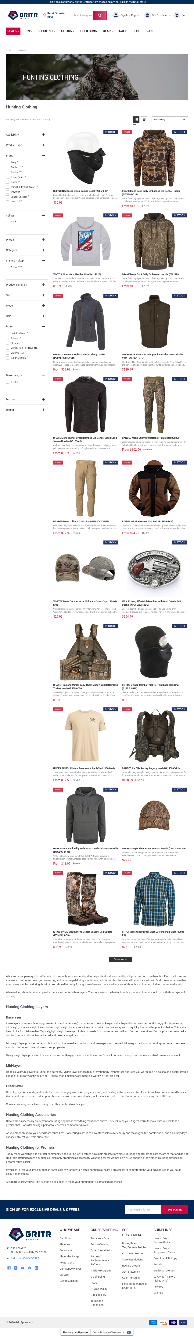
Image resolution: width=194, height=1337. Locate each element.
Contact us (65, 1250)
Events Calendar (69, 1280)
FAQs (94, 1282)
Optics (66, 31)
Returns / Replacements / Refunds (100, 1260)
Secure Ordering (100, 1244)
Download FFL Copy (165, 1258)
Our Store (65, 1238)
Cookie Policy (103, 1295)
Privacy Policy (103, 1289)
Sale (123, 31)
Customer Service (132, 1253)
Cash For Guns (131, 1277)
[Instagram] (16, 1268)
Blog (136, 31)
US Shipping (98, 1276)
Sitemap (158, 1292)
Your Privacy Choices (107, 1332)
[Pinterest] (29, 1268)
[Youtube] (23, 1268)
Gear (107, 31)
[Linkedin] (36, 1268)
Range (151, 31)
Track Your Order (100, 1238)
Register (136, 15)
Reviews (158, 1286)
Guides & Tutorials (164, 1270)
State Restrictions (132, 1259)
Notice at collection (75, 1332)
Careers (64, 1274)
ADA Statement (131, 1271)
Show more (120, 959)
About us (64, 1244)
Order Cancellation (102, 1250)
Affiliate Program (101, 1270)
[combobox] (89, 15)
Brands (157, 1264)
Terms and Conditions (103, 1303)
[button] (136, 119)
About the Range (69, 1256)
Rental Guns (66, 1262)
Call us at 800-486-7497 (25, 1258)
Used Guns (88, 31)
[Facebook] (9, 1268)
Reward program (132, 1265)
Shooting (45, 31)
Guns (27, 31)
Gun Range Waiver (70, 1268)
